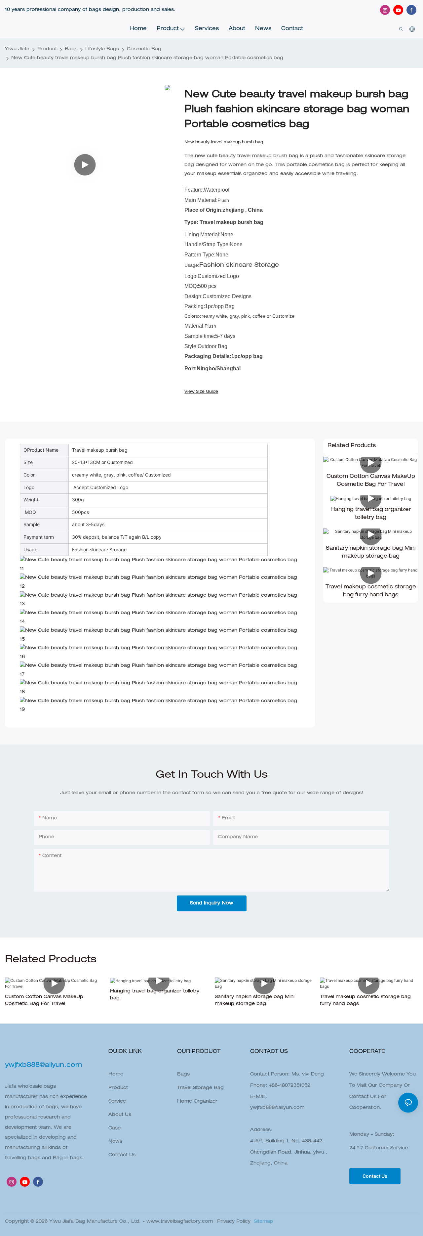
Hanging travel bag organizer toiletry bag (370, 514)
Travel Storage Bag (200, 1088)
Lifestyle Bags (102, 49)
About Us (119, 1115)
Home (115, 1074)
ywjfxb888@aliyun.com (277, 1108)
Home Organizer (197, 1101)
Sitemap (262, 1221)
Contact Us (121, 1155)
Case (114, 1128)
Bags (71, 49)
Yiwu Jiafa (17, 49)
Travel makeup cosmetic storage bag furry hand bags (371, 591)
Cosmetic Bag (144, 49)
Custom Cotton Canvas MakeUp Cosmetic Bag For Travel (371, 480)
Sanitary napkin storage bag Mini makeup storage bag (371, 552)
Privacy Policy (233, 1221)
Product (47, 49)
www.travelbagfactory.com (179, 1221)
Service (117, 1101)
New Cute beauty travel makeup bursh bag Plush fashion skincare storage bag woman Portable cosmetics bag (147, 58)
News (115, 1141)
